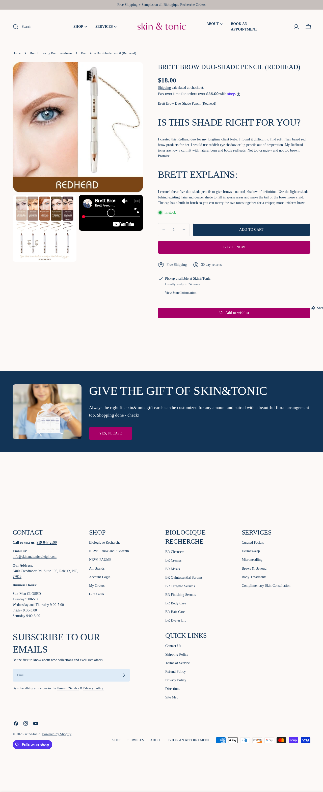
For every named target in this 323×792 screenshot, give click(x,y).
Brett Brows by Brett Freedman (51, 53)
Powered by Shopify (56, 734)
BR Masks (172, 569)
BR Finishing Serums (180, 595)
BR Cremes (173, 560)
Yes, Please (110, 433)
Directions (172, 689)
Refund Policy (175, 671)
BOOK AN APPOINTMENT (189, 740)
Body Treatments (254, 577)
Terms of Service (68, 688)
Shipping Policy (176, 654)
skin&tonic (32, 734)
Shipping (164, 88)
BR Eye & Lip (175, 620)
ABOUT (156, 740)
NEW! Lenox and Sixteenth (109, 551)
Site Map (171, 697)
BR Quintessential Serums (183, 577)
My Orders (96, 586)
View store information (181, 293)
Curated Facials (253, 542)
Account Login (100, 577)
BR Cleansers (174, 552)
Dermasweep (251, 551)
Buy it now (234, 247)
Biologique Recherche (104, 542)
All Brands (96, 568)
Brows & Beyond (254, 568)
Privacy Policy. (93, 688)
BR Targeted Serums (180, 586)
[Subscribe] (123, 675)
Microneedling (252, 560)
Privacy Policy (175, 680)
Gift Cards (96, 594)
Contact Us (173, 646)
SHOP (116, 740)
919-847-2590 (47, 542)
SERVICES (135, 740)
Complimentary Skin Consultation (266, 586)
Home (17, 53)
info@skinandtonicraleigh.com (35, 557)
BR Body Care (175, 603)
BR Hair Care (175, 612)
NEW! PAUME (100, 560)
